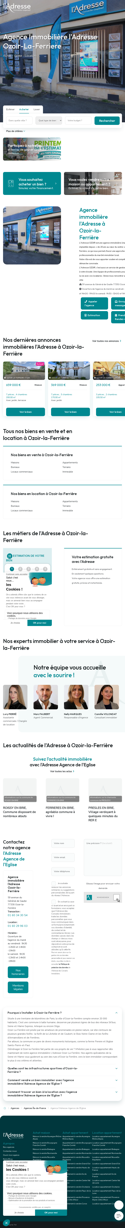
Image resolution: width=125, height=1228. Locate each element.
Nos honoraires (18, 972)
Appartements (70, 462)
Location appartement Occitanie (106, 1187)
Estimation (93, 315)
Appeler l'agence (91, 303)
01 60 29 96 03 (18, 926)
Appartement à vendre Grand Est (76, 1163)
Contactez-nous (10, 1151)
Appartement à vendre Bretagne (75, 1149)
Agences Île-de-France (35, 1108)
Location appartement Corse (104, 1203)
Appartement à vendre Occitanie (76, 1187)
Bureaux (15, 467)
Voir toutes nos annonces (105, 341)
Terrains (66, 467)
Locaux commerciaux (22, 471)
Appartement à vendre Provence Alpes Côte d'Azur (75, 1198)
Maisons (15, 462)
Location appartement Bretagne (105, 1149)
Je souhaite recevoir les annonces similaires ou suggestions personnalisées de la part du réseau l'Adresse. (62, 889)
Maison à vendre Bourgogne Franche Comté (45, 1144)
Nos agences (8, 1147)
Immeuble (67, 471)
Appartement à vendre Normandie (76, 1153)
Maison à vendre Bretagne (44, 1149)
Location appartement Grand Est (106, 1163)
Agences (15, 1108)
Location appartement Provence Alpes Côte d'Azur (105, 1198)
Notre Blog (7, 1159)
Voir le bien (26, 411)
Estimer (10, 109)
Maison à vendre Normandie (45, 1153)
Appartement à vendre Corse (74, 1203)
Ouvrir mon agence (11, 1155)
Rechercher (107, 121)
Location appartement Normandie (106, 1153)
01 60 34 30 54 (18, 915)
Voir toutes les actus (61, 771)
